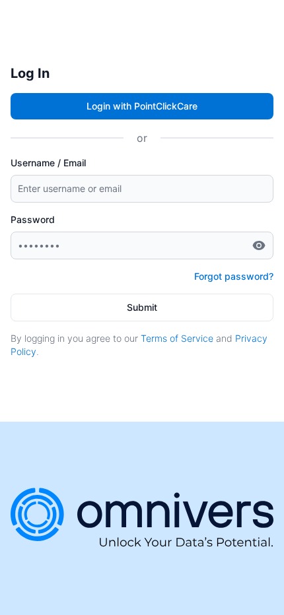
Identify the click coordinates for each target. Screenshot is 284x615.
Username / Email (48, 162)
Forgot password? (233, 276)
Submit (142, 307)
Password (33, 219)
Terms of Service (177, 338)
